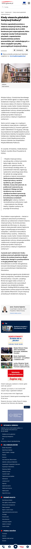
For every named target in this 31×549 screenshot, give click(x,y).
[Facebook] (9, 547)
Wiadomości (8, 12)
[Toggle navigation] (29, 3)
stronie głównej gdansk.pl (18, 56)
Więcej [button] (26, 407)
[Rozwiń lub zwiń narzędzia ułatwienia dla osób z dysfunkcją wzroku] (28, 547)
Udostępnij (19, 50)
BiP (3, 439)
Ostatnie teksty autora (15, 313)
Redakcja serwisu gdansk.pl (8, 434)
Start (2, 12)
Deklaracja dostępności (7, 436)
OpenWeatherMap (15, 441)
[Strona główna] (3, 547)
